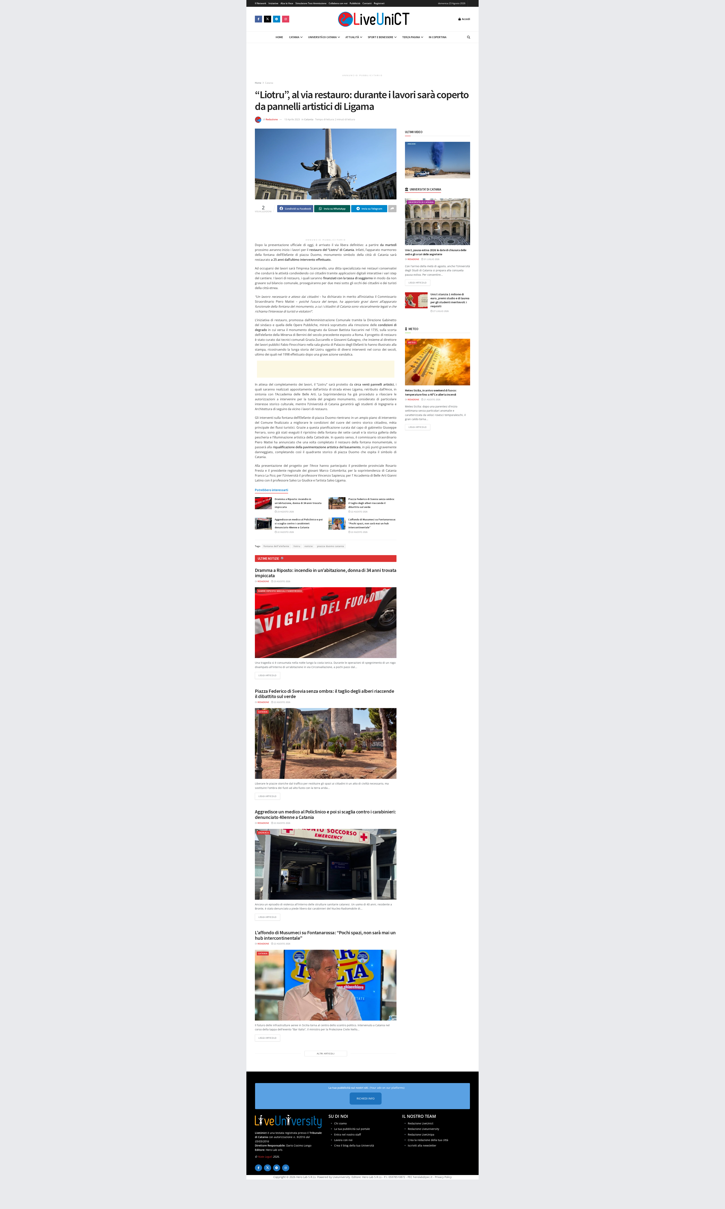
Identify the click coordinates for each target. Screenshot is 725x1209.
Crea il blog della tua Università (354, 1145)
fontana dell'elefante (276, 546)
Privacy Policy (443, 1177)
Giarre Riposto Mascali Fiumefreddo (280, 590)
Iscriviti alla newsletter (422, 1145)
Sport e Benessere (380, 37)
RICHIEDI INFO (366, 1098)
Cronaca (263, 832)
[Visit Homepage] (374, 19)
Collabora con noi (338, 3)
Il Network (260, 3)
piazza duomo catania (330, 546)
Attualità (352, 37)
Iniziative (273, 3)
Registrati (379, 3)
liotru (297, 546)
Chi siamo (340, 1123)
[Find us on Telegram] (276, 19)
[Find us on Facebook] (258, 19)
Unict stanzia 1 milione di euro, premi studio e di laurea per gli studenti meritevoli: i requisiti (449, 300)
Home (279, 37)
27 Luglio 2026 (441, 311)
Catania (294, 37)
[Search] (468, 37)
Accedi (465, 19)
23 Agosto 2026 (285, 511)
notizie (309, 546)
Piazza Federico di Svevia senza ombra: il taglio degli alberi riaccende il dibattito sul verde (371, 503)
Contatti (367, 3)
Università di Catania (322, 37)
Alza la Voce (287, 3)
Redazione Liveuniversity (423, 1129)
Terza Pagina (411, 37)
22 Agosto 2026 (358, 511)
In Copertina (437, 37)
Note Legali (265, 1156)
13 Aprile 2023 (292, 119)
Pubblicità (355, 3)
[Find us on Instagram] (285, 19)
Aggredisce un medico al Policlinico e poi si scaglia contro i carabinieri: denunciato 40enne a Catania (299, 523)
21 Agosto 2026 (431, 399)
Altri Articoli (326, 1053)
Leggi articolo (269, 675)
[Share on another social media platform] (392, 208)
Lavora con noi (343, 1140)
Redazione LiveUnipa (421, 1134)
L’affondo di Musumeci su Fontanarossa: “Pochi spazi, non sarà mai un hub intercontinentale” (372, 523)
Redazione (272, 119)
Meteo (412, 342)
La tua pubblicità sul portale (352, 1129)
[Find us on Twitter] (267, 19)
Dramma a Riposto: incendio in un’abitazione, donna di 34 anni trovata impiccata (298, 503)
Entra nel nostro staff (347, 1134)
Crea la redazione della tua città (428, 1140)
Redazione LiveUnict (420, 1123)
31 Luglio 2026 (431, 259)
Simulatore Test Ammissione (310, 3)
